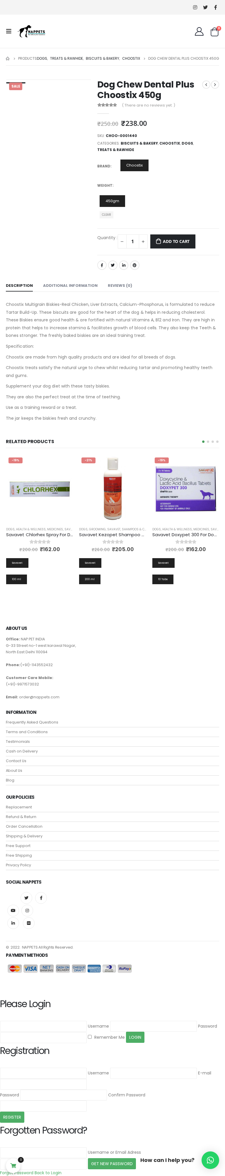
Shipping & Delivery (24, 836)
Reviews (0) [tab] (120, 285)
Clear (106, 214)
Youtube (13, 910)
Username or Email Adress (114, 1152)
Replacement (19, 807)
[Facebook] (215, 7)
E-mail (204, 1073)
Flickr (29, 923)
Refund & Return (21, 816)
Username (98, 1026)
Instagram (27, 910)
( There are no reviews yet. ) (148, 105)
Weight (104, 185)
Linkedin (13, 923)
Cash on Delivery (22, 751)
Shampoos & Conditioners (143, 529)
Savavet (71, 529)
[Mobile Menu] (10, 31)
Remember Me (109, 1037)
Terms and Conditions (27, 731)
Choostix (169, 143)
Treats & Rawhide (115, 149)
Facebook (102, 265)
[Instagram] (195, 7)
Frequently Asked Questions (32, 722)
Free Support (18, 845)
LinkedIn (123, 265)
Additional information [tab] (70, 285)
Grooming (97, 529)
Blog (10, 780)
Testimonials (18, 741)
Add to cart (176, 241)
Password (207, 1026)
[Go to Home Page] (8, 58)
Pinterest (134, 265)
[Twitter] (205, 7)
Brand (103, 166)
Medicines (55, 529)
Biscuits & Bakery (139, 143)
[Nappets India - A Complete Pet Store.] (31, 31)
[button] (203, 441)
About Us (14, 770)
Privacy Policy (18, 865)
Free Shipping (19, 855)
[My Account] (199, 31)
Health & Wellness (31, 529)
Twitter (112, 265)
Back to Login (48, 1173)
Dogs (187, 143)
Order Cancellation (24, 826)
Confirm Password (126, 1095)
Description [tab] (19, 285)
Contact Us (16, 760)
